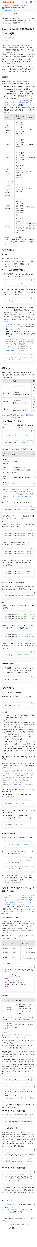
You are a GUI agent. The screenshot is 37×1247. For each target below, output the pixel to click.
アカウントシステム (23, 496)
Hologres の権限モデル (24, 20)
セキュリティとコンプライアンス (25, 18)
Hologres (12, 18)
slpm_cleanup (18, 785)
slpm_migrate (11, 351)
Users (7, 494)
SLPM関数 (7, 1205)
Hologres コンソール (12, 324)
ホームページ (5, 18)
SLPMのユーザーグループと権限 (14, 1210)
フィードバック (22, 1228)
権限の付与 (27, 875)
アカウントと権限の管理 (9, 20)
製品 (32, 40)
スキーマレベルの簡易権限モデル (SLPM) (14, 22)
